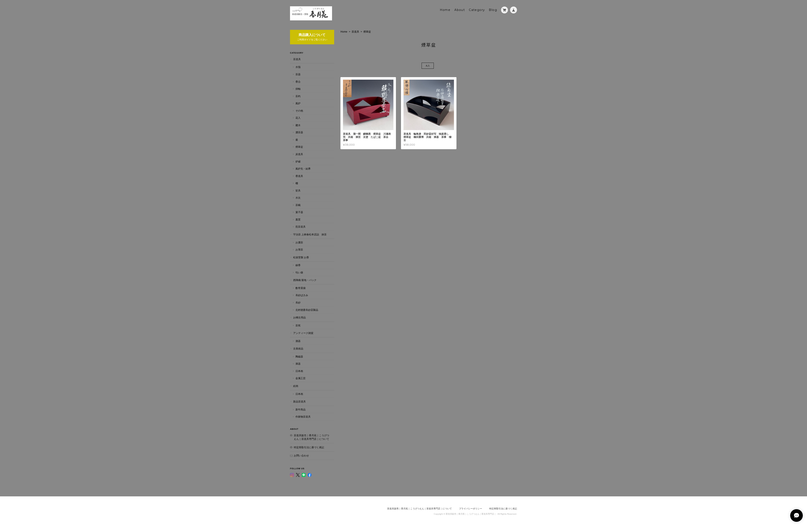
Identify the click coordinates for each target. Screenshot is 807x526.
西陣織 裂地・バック (304, 280)
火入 (428, 66)
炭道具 (299, 154)
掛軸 (298, 88)
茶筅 (298, 325)
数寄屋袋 (300, 288)
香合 (298, 81)
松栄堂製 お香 (301, 257)
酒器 (298, 341)
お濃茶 (299, 242)
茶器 (298, 74)
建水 (298, 125)
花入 (298, 117)
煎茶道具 (300, 226)
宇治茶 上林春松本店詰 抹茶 (310, 234)
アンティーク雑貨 (303, 333)
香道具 (299, 176)
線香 (298, 265)
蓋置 (298, 219)
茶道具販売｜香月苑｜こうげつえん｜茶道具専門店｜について (311, 437)
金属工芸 (300, 378)
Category (477, 10)
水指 (298, 67)
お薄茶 (299, 249)
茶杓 (298, 96)
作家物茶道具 (303, 416)
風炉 (298, 103)
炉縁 (298, 161)
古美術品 (298, 348)
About (459, 10)
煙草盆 (299, 146)
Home (445, 10)
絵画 (295, 386)
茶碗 (298, 205)
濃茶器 (299, 132)
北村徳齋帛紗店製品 (306, 309)
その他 (299, 110)
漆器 (298, 363)
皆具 (298, 190)
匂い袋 (299, 272)
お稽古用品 (299, 317)
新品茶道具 (299, 401)
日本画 (299, 371)
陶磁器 (299, 356)
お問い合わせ (301, 455)
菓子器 (299, 212)
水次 (298, 197)
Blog (493, 10)
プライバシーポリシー (470, 508)
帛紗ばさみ (301, 295)
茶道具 (355, 31)
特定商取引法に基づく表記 (309, 447)
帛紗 (298, 302)
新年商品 (300, 409)
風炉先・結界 (303, 168)
